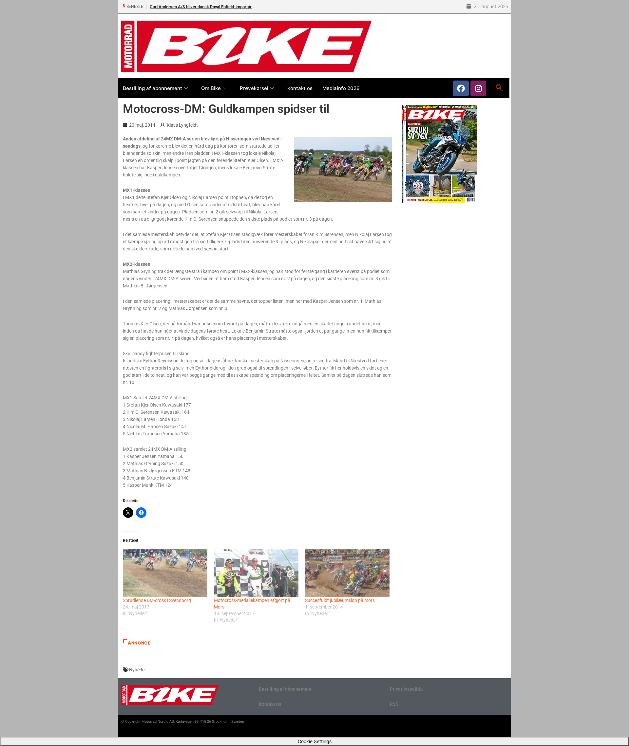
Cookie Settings (315, 741)
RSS (394, 704)
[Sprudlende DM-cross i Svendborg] (165, 573)
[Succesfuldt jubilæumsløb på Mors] (347, 573)
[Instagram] (478, 88)
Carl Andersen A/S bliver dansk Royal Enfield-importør (201, 6)
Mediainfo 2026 (341, 88)
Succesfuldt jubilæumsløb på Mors (340, 600)
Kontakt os (300, 88)
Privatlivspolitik (406, 689)
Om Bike (211, 88)
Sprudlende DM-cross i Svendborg (157, 600)
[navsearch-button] (499, 88)
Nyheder (137, 669)
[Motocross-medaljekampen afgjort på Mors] (256, 573)
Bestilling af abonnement (152, 88)
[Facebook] (461, 88)
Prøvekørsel (254, 88)
